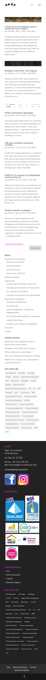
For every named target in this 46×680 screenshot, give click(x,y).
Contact (8, 331)
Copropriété (9, 281)
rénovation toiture (30, 396)
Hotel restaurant (18, 385)
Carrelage (21, 373)
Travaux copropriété (26, 404)
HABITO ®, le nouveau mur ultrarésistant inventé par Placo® (22, 176)
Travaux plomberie (12, 424)
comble (8, 377)
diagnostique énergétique (30, 377)
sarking (26, 400)
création (16, 377)
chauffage (31, 373)
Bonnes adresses (13, 575)
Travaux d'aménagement (14, 408)
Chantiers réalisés (12, 277)
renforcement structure (14, 396)
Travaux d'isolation (31, 408)
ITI (34, 389)
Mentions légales (13, 582)
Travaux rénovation (12, 428)
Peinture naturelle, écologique (18, 210)
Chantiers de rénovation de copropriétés (23, 295)
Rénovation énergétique (14, 299)
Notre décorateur (14, 266)
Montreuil (9, 392)
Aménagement (11, 373)
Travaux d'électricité (13, 412)
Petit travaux (25, 392)
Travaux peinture (32, 420)
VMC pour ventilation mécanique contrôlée (19, 144)
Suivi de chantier (13, 269)
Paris (16, 392)
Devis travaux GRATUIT (16, 273)
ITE (30, 389)
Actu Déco (31, 31)
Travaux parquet (27, 416)
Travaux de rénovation (29, 412)
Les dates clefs (13, 306)
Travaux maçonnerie (13, 416)
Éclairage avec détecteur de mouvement (23, 288)
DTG (7, 381)
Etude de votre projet (15, 262)
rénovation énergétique (14, 400)
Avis (8, 571)
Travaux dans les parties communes (21, 284)
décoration (15, 381)
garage (8, 385)
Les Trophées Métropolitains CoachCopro (23, 316)
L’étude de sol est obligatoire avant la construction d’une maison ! (21, 28)
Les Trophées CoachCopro (17, 291)
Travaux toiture (26, 428)
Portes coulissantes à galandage (19, 113)
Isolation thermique (15, 320)
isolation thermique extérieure (16, 389)
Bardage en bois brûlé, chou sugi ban (21, 71)
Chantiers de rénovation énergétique (22, 324)
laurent (11, 31)
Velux (36, 428)
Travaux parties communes (15, 420)
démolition (24, 381)
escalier (33, 381)
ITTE (38, 389)
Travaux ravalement (28, 424)
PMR (33, 392)
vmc (7, 432)
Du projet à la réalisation (15, 259)
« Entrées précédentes (14, 244)
